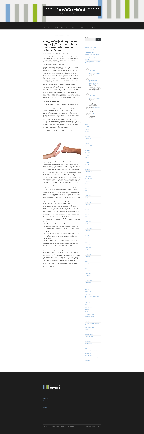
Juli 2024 (87, 183)
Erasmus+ (57, 27)
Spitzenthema (50, 23)
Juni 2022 (87, 237)
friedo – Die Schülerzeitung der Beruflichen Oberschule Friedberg (60, 426)
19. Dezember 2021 (47, 53)
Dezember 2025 (88, 143)
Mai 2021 (87, 266)
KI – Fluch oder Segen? (90, 314)
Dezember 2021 (88, 252)
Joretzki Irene (92, 94)
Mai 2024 (87, 188)
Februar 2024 (88, 195)
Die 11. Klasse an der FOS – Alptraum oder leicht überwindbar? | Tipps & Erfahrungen (94, 82)
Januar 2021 (87, 275)
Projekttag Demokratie (48, 27)
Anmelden (45, 407)
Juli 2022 (87, 235)
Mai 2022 (87, 240)
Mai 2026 (87, 131)
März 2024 (87, 193)
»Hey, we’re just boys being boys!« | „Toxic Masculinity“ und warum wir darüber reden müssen (60, 45)
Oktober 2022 (88, 230)
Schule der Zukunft (89, 334)
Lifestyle (87, 321)
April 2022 (87, 242)
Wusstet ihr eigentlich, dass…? (68, 27)
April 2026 (87, 134)
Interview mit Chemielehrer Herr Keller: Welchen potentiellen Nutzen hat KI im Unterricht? (92, 51)
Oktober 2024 (88, 176)
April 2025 (87, 162)
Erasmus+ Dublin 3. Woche (90, 47)
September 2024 (88, 178)
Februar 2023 (88, 221)
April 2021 (87, 268)
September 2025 (88, 150)
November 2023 (88, 202)
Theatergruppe (80, 27)
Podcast (58, 23)
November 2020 (88, 280)
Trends (86, 348)
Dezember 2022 (88, 226)
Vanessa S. (55, 53)
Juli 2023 (87, 209)
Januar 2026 (87, 141)
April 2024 (87, 190)
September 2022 (88, 233)
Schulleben (64, 23)
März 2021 (87, 270)
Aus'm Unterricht (88, 294)
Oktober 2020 (88, 282)
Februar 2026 (88, 138)
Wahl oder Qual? (88, 355)
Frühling (87, 311)
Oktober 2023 (88, 204)
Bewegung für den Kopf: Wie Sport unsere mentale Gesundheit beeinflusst (92, 58)
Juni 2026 (87, 129)
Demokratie (87, 302)
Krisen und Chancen (89, 316)
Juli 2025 (87, 155)
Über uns (93, 27)
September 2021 (88, 259)
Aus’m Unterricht (73, 23)
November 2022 (88, 228)
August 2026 (87, 124)
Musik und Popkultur (89, 327)
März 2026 (87, 136)
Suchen (86, 37)
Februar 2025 (88, 167)
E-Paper (87, 27)
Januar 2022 (87, 249)
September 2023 (88, 207)
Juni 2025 (87, 157)
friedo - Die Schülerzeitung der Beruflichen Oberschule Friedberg (72, 9)
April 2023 (87, 216)
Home (44, 23)
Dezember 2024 (88, 171)
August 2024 (87, 181)
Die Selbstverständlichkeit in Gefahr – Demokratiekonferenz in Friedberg (93, 62)
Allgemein (87, 289)
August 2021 (87, 261)
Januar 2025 (87, 169)
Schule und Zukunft (89, 336)
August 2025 (87, 152)
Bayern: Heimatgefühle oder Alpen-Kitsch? (92, 297)
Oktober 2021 (88, 256)
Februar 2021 (88, 273)
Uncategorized (88, 353)
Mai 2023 (87, 214)
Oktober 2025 (88, 148)
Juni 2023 (87, 211)
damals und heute (89, 300)
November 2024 (88, 174)
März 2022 (87, 244)
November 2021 (88, 254)
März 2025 (87, 164)
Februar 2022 (88, 247)
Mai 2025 (87, 159)
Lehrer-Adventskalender (84, 23)
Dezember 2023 (88, 200)
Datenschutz (45, 396)
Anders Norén (94, 426)
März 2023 (87, 218)
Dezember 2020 (88, 278)
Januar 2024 (87, 197)
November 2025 (88, 145)
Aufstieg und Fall (88, 291)
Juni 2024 (87, 185)
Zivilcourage (87, 360)
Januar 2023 (87, 223)
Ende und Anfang (88, 307)
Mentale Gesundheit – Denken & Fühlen (92, 324)
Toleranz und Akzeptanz (90, 346)
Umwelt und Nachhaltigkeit (91, 350)
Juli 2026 (87, 126)
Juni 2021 (87, 263)
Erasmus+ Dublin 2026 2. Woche (92, 54)
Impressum (45, 398)
